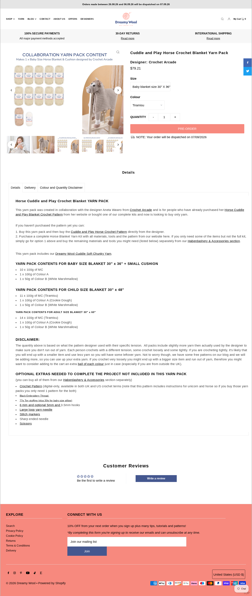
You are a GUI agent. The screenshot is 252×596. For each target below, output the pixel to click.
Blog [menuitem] (31, 19)
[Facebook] (8, 573)
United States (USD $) (228, 574)
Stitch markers (30, 414)
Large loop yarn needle (36, 409)
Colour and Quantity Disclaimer (61, 187)
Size (133, 78)
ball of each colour (91, 364)
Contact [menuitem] (45, 19)
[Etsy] (41, 573)
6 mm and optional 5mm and (40, 405)
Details (15, 187)
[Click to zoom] (118, 52)
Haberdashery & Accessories (83, 380)
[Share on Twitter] (247, 71)
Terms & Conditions (18, 545)
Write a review (156, 478)
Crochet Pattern (31, 386)
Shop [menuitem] (9, 19)
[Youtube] (27, 573)
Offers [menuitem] (72, 19)
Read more (127, 38)
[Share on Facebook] (247, 62)
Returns (11, 540)
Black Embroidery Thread (34, 395)
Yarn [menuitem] (21, 19)
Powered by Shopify (52, 583)
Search (10, 525)
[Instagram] (14, 573)
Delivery (30, 187)
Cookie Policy (14, 535)
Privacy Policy (14, 530)
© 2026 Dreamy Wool (20, 583)
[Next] (118, 90)
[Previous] (11, 90)
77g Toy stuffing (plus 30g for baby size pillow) (46, 400)
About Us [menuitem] (59, 19)
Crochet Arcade (141, 210)
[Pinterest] (21, 573)
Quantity (138, 117)
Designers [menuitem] (87, 19)
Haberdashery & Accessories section (214, 241)
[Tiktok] (35, 573)
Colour (135, 97)
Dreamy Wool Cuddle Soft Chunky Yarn (83, 253)
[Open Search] (222, 18)
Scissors (26, 423)
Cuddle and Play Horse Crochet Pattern (99, 232)
